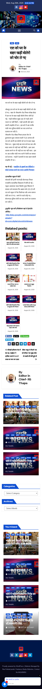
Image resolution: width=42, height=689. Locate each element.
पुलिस (17, 406)
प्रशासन (22, 406)
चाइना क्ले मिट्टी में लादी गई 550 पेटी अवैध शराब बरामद (21, 411)
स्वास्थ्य (24, 617)
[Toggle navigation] (19, 30)
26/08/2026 (12, 547)
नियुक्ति (24, 614)
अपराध (17, 43)
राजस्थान (29, 406)
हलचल (34, 406)
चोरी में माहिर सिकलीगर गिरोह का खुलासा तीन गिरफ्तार (20, 462)
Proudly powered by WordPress (13, 666)
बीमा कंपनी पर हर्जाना (15, 438)
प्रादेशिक (8, 617)
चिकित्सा (19, 614)
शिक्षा (19, 617)
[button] (34, 30)
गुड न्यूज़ (13, 614)
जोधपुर (12, 43)
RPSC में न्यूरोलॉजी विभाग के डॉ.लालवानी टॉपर (19, 622)
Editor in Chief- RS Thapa (25, 68)
